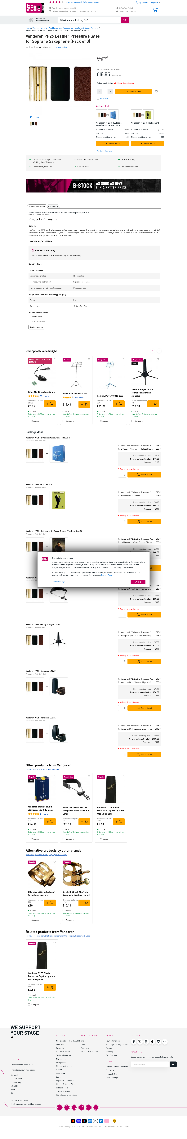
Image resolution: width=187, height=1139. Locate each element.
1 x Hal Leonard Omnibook (129, 495)
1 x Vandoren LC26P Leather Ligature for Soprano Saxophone (136, 682)
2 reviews (44, 814)
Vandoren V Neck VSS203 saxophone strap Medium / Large (76, 810)
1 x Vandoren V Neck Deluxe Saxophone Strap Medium (136, 589)
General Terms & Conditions (117, 1066)
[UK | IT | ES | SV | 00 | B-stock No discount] (93, 185)
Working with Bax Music (90, 1051)
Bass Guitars (61, 1073)
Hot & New (60, 1044)
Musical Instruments (64, 1066)
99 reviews (44, 396)
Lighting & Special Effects (66, 1084)
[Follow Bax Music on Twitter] (140, 1042)
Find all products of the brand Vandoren (42, 769)
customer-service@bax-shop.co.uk (29, 1104)
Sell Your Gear (111, 1055)
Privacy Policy (107, 575)
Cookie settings (112, 1077)
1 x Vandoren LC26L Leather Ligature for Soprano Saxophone (135, 729)
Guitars (59, 1069)
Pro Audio (60, 1048)
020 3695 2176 (22, 1100)
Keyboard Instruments (65, 1080)
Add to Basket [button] (135, 91)
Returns (109, 1048)
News (83, 1044)
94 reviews (79, 397)
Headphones (61, 1062)
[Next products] (159, 351)
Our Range (85, 1041)
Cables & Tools (62, 1088)
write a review (61, 47)
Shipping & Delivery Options (117, 1044)
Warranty (109, 1051)
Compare (35, 421)
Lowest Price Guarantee (127, 11)
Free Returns (83, 166)
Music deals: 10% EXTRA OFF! (68, 1041)
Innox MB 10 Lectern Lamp (41, 392)
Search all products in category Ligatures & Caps (46, 854)
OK (139, 582)
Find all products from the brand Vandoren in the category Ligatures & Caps (58, 936)
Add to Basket (146, 475)
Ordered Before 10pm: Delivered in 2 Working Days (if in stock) (75, 11)
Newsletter (85, 1048)
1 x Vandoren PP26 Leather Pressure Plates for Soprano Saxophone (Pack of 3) (136, 445)
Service (110, 1036)
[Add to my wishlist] (156, 90)
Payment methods (113, 1041)
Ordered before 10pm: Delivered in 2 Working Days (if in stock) (48, 160)
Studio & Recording (63, 1055)
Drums (58, 1077)
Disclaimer (110, 1070)
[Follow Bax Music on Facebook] (133, 1042)
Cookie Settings (58, 581)
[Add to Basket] (50, 403)
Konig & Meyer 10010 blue (110, 395)
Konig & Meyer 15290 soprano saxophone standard (142, 392)
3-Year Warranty (128, 159)
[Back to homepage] (31, 19)
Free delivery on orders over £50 (64, 8)
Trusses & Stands (63, 1091)
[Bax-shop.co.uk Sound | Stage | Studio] (35, 8)
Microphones (61, 1059)
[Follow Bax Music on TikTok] (152, 1042)
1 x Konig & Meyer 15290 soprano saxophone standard (136, 635)
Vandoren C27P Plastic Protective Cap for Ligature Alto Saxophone (110, 810)
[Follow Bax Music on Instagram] (158, 1042)
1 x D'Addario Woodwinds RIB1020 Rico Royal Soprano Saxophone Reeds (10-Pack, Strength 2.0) (136, 449)
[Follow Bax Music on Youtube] (146, 1042)
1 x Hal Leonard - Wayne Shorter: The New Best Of (136, 542)
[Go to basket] (155, 8)
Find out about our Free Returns (23, 1070)
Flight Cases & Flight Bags (66, 1095)
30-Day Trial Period (126, 8)
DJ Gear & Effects (63, 1051)
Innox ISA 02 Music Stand (75, 393)
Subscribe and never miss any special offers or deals (152, 1057)
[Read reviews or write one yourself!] (32, 47)
